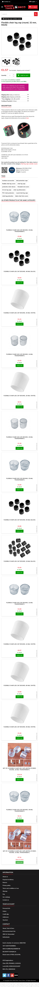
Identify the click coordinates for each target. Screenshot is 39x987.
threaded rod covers (23, 186)
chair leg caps (21, 183)
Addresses (6, 917)
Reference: (19, 168)
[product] (19, 216)
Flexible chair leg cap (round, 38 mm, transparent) (19, 810)
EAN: (17, 170)
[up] (14, 74)
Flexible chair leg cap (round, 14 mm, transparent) (19, 355)
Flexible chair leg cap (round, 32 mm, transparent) (19, 603)
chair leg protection (7, 196)
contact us (7, 1)
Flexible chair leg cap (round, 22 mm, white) (19, 644)
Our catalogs (6, 897)
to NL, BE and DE (10, 99)
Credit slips (6, 914)
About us (5, 876)
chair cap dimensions (19, 190)
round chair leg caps (22, 193)
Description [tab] (6, 106)
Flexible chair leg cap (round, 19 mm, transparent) (19, 437)
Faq (4, 894)
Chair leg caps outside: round (29, 164)
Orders (4, 911)
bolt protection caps (22, 180)
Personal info (6, 908)
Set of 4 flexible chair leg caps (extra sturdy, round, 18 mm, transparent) (19, 769)
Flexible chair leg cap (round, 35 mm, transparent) (19, 479)
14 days (9, 101)
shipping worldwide (11, 97)
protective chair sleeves (9, 186)
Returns (5, 882)
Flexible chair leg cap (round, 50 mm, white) (19, 727)
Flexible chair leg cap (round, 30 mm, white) (19, 313)
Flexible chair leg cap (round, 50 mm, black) (19, 520)
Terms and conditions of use (11, 888)
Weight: (18, 172)
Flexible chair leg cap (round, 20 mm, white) (19, 395)
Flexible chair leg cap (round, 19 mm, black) (19, 561)
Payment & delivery (8, 879)
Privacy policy (6, 885)
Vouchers (5, 920)
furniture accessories (8, 180)
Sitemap (5, 891)
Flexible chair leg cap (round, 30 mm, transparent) (19, 230)
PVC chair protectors (8, 193)
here (27, 118)
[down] (14, 76)
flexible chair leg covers (8, 183)
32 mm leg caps (6, 190)
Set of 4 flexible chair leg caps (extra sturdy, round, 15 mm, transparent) (19, 851)
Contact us (6, 900)
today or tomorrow (10, 94)
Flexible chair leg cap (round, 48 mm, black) (19, 271)
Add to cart (23, 75)
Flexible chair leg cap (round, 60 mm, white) (19, 685)
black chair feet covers (21, 196)
